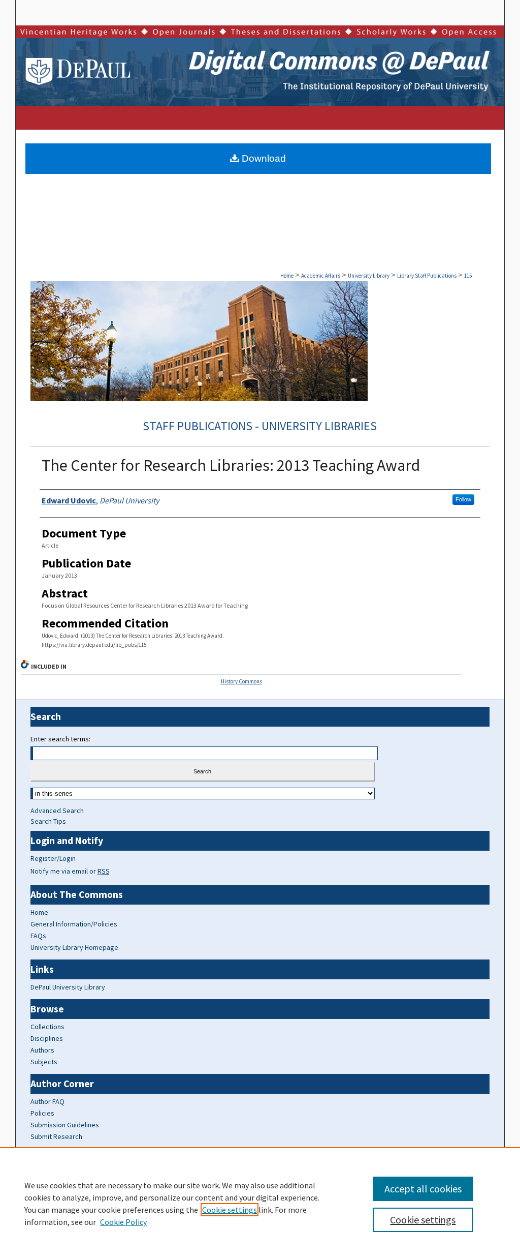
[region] (260, 1203)
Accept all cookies (423, 1188)
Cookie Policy (123, 1222)
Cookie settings (229, 1210)
